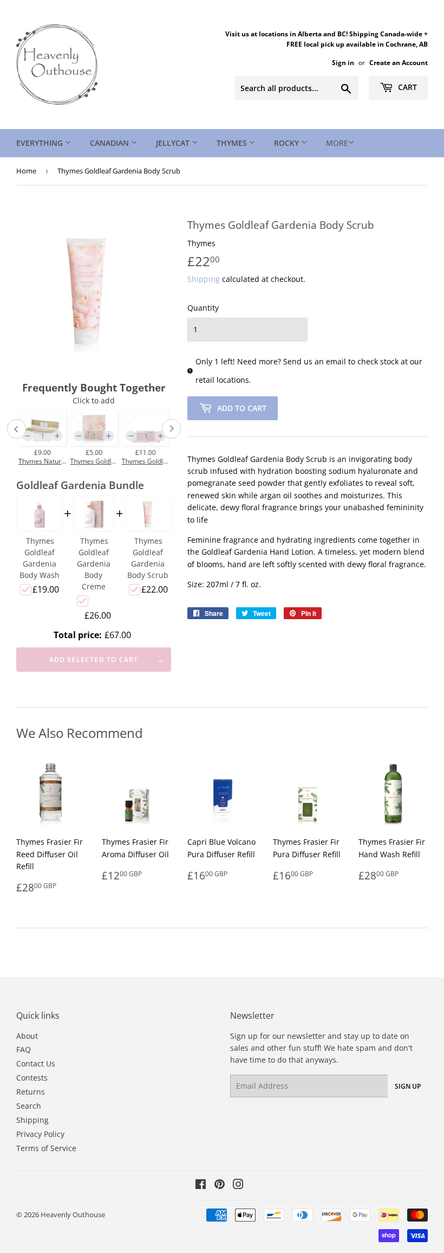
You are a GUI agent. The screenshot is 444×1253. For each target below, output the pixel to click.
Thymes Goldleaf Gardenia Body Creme (93, 564)
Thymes (233, 143)
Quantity (203, 308)
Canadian (110, 143)
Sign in (343, 62)
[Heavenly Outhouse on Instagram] (238, 1185)
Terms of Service (46, 1148)
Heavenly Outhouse (73, 1214)
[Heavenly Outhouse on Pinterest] (219, 1185)
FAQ (23, 1049)
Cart (406, 87)
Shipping (203, 279)
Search (28, 1106)
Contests (32, 1077)
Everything (40, 143)
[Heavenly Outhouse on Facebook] (200, 1185)
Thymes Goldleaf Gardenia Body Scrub (147, 558)
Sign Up (408, 1086)
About (27, 1036)
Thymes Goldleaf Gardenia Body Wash (39, 558)
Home (26, 171)
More (337, 143)
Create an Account (398, 62)
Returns (30, 1092)
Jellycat (174, 143)
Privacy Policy (40, 1134)
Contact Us (35, 1063)
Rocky (287, 143)
